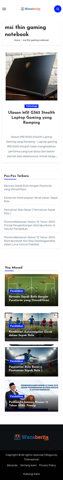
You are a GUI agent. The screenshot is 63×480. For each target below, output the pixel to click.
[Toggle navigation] (4, 9)
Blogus (49, 454)
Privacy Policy (47, 465)
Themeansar (31, 459)
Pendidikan (16, 291)
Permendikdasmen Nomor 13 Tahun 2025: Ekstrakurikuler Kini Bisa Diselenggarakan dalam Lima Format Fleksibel (30, 241)
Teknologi (31, 106)
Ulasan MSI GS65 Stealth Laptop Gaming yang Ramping (31, 118)
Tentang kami (28, 465)
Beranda (12, 465)
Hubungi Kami (31, 474)
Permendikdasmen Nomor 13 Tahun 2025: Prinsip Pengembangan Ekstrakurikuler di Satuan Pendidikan (30, 225)
